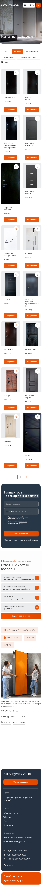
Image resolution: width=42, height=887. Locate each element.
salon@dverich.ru (17, 774)
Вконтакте (8, 825)
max (24, 716)
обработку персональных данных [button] (18, 518)
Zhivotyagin (17, 880)
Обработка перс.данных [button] (14, 841)
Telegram (7, 817)
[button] (38, 5)
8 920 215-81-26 (10, 813)
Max (5, 821)
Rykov (6, 880)
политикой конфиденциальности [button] (17, 522)
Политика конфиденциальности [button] (17, 838)
